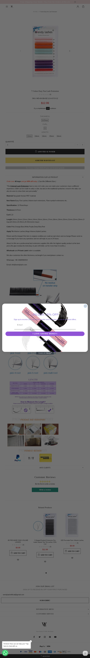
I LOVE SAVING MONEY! (45, 334)
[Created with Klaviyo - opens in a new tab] (45, 353)
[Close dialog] (85, 306)
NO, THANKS (45, 340)
